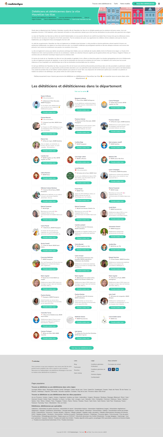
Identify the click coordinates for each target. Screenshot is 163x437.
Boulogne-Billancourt (113, 397)
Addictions (35, 409)
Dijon (49, 399)
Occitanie (73, 391)
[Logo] (13, 3)
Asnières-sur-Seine (72, 397)
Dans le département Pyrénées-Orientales (57, 19)
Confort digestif (79, 410)
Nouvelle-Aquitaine (64, 391)
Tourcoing (41, 403)
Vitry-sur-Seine (62, 403)
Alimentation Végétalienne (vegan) (98, 409)
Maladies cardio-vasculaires (90, 412)
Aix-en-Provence (37, 397)
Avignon (90, 397)
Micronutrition (59, 414)
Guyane (105, 390)
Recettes (77, 370)
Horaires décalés (58, 412)
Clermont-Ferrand (37, 399)
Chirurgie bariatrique (68, 410)
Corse (85, 390)
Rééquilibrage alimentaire (49, 416)
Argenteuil (62, 397)
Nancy (119, 399)
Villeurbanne (52, 403)
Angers (50, 397)
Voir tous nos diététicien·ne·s (81, 348)
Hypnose (67, 412)
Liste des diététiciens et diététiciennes (70, 17)
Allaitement (35, 410)
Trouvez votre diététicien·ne (101, 4)
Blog (75, 364)
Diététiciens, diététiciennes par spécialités (47, 406)
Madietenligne (74, 432)
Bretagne (67, 390)
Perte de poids (114, 414)
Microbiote (50, 414)
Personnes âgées (103, 414)
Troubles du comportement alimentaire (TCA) (47, 420)
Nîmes (43, 401)
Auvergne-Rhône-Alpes (39, 390)
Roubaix (81, 401)
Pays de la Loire (82, 391)
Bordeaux (103, 397)
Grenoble (55, 399)
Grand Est (91, 390)
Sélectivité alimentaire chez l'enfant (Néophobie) (90, 416)
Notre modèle (125, 4)
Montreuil (107, 399)
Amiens (45, 397)
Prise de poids (123, 414)
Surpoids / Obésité (47, 418)
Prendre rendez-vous (49, 112)
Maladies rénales (41, 414)
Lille (73, 399)
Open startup (78, 373)
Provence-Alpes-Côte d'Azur (96, 391)
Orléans (48, 401)
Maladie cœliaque (76, 412)
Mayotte (47, 391)
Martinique (40, 391)
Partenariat (77, 367)
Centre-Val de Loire (76, 390)
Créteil (45, 399)
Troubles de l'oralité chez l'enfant (63, 418)
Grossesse (49, 412)
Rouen (86, 401)
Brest (122, 397)
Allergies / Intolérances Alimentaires (50, 410)
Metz (93, 399)
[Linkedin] (117, 369)
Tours (46, 403)
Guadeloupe (98, 390)
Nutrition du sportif (69, 414)
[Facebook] (109, 369)
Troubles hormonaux (67, 420)
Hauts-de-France (114, 390)
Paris (52, 401)
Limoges (77, 399)
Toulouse (34, 403)
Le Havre (61, 399)
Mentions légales (96, 374)
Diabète (105, 410)
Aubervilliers (83, 397)
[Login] (159, 4)
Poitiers (64, 401)
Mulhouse (113, 399)
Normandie (54, 391)
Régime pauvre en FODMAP (66, 416)
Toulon (123, 401)
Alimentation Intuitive (80, 409)
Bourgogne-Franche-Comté (55, 390)
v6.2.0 (104, 432)
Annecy (56, 397)
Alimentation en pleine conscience (49, 409)
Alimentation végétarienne (117, 409)
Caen (126, 397)
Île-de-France (124, 390)
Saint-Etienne (101, 401)
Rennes (75, 401)
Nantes (34, 401)
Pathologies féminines (82, 414)
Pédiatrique (93, 414)
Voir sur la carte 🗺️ (81, 91)
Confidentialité (95, 377)
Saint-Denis (92, 401)
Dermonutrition (97, 410)
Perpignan (58, 401)
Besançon (97, 397)
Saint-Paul (110, 401)
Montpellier (99, 399)
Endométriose (41, 412)
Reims (70, 401)
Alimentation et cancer (66, 409)
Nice (38, 401)
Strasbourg (117, 401)
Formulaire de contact (114, 364)
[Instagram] (113, 369)
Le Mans (68, 399)
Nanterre (125, 399)
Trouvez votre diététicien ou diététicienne (44, 17)
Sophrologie (121, 416)
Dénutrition (88, 410)
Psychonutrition (36, 416)
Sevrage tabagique (110, 416)
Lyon (82, 399)
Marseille (88, 399)
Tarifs (116, 4)
